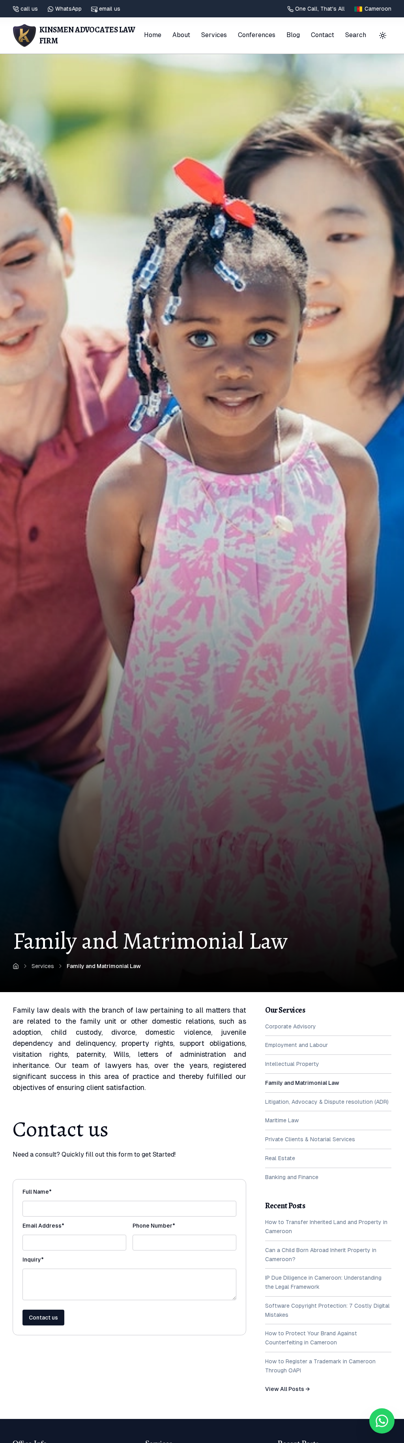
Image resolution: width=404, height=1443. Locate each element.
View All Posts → (287, 1389)
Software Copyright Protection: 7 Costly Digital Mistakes (327, 1310)
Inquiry (46, 1259)
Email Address (56, 1225)
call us (29, 9)
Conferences (256, 35)
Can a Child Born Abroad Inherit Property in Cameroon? (320, 1254)
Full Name (50, 1191)
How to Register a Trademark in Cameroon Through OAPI (320, 1366)
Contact (322, 35)
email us (109, 9)
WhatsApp (68, 9)
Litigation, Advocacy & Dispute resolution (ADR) (327, 1102)
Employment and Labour (296, 1045)
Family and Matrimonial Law (302, 1083)
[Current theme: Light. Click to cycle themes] (382, 35)
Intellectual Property (292, 1064)
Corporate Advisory (290, 1026)
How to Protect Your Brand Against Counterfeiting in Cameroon (311, 1338)
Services (214, 35)
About (181, 35)
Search (355, 35)
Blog (293, 35)
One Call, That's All (320, 9)
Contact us (43, 1317)
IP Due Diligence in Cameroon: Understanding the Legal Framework (323, 1282)
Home (152, 35)
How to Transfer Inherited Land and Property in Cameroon (326, 1226)
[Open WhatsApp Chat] (382, 1421)
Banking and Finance (291, 1177)
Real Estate (280, 1158)
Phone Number (167, 1225)
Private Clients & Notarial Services (310, 1139)
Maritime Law (282, 1120)
